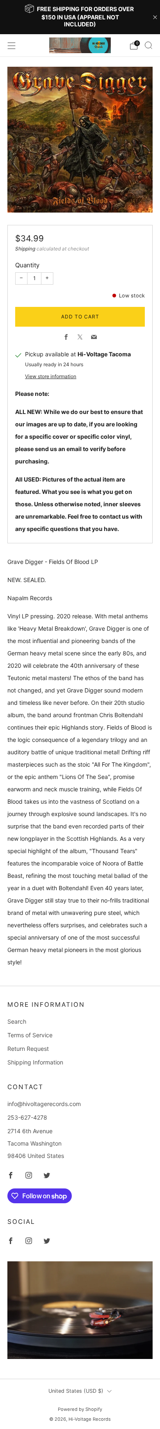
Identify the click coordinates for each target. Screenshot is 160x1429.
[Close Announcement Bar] (155, 17)
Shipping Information (35, 1062)
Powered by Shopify (80, 1409)
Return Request (28, 1048)
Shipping (25, 249)
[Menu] (11, 46)
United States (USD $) (75, 1391)
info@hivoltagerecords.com (44, 1103)
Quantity (27, 265)
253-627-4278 (27, 1117)
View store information (50, 376)
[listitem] (80, 17)
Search (16, 1021)
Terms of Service (30, 1034)
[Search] (148, 45)
